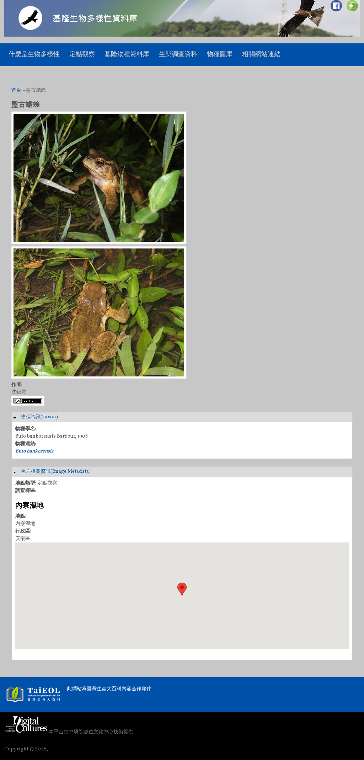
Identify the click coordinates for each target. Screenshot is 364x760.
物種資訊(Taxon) (39, 417)
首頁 (16, 90)
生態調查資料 (178, 54)
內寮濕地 (29, 506)
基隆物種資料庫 (127, 54)
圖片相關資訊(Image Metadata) (56, 471)
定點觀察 (82, 54)
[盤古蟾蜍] (98, 242)
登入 (352, 5)
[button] (182, 589)
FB (336, 5)
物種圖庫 (219, 54)
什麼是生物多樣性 (34, 54)
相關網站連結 (261, 54)
